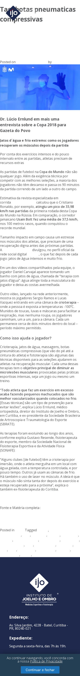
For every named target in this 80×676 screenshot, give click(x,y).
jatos (29, 545)
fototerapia (70, 540)
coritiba (54, 535)
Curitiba (6, 540)
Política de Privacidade (46, 661)
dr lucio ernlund (26, 540)
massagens (26, 549)
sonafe (38, 554)
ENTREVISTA (50, 540)
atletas (43, 530)
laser (12, 549)
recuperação (9, 554)
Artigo (20, 530)
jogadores (65, 545)
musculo (63, 549)
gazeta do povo (12, 545)
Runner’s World (23, 202)
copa (26, 535)
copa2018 (39, 535)
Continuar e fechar (40, 670)
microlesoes (46, 549)
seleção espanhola (17, 250)
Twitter (33, 254)
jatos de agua (45, 545)
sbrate (26, 554)
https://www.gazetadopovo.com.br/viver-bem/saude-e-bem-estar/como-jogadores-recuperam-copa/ (32, 516)
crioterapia (69, 535)
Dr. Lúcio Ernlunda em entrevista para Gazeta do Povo (33, 38)
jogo (3, 549)
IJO (55, 62)
